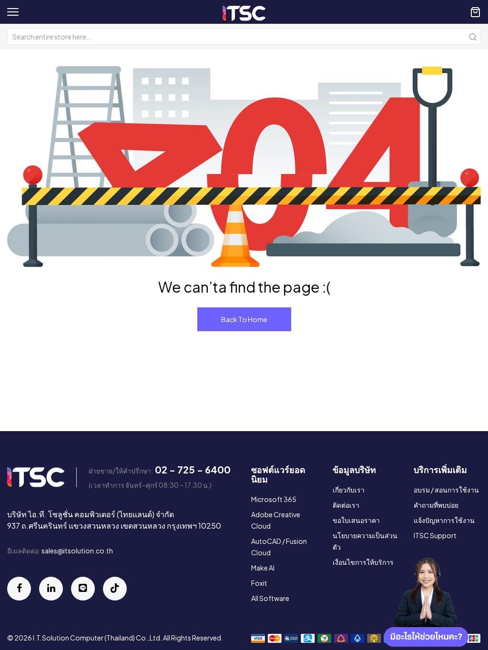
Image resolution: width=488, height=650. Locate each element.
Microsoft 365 (273, 499)
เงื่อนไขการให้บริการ (363, 562)
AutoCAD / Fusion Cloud (279, 547)
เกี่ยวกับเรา (349, 489)
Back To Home (244, 319)
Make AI (262, 567)
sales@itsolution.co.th (77, 550)
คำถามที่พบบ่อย (436, 505)
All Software (270, 598)
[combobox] (244, 37)
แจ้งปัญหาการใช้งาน (444, 520)
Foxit (259, 583)
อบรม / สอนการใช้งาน (446, 489)
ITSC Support (435, 535)
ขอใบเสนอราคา (356, 520)
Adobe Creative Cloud (275, 520)
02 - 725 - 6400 (193, 469)
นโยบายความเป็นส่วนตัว (365, 541)
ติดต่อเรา (346, 505)
